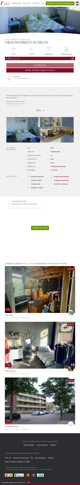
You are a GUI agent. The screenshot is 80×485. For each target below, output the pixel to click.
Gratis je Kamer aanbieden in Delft (17, 462)
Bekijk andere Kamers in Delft (40, 70)
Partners (51, 458)
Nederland (33, 467)
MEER (38, 110)
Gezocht (36, 3)
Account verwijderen (46, 469)
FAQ (42, 3)
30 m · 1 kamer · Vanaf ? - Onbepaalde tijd (17, 429)
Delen (70, 269)
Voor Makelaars (40, 458)
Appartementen (42, 445)
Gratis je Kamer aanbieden (60, 3)
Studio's (53, 445)
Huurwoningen (29, 445)
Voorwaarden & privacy (11, 469)
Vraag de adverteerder (58, 166)
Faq (31, 458)
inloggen (27, 3)
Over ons (8, 458)
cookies (11, 482)
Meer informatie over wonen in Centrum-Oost (24, 204)
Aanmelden (16, 3)
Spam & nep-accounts (21, 458)
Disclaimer (22, 469)
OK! (28, 482)
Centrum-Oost (55, 151)
